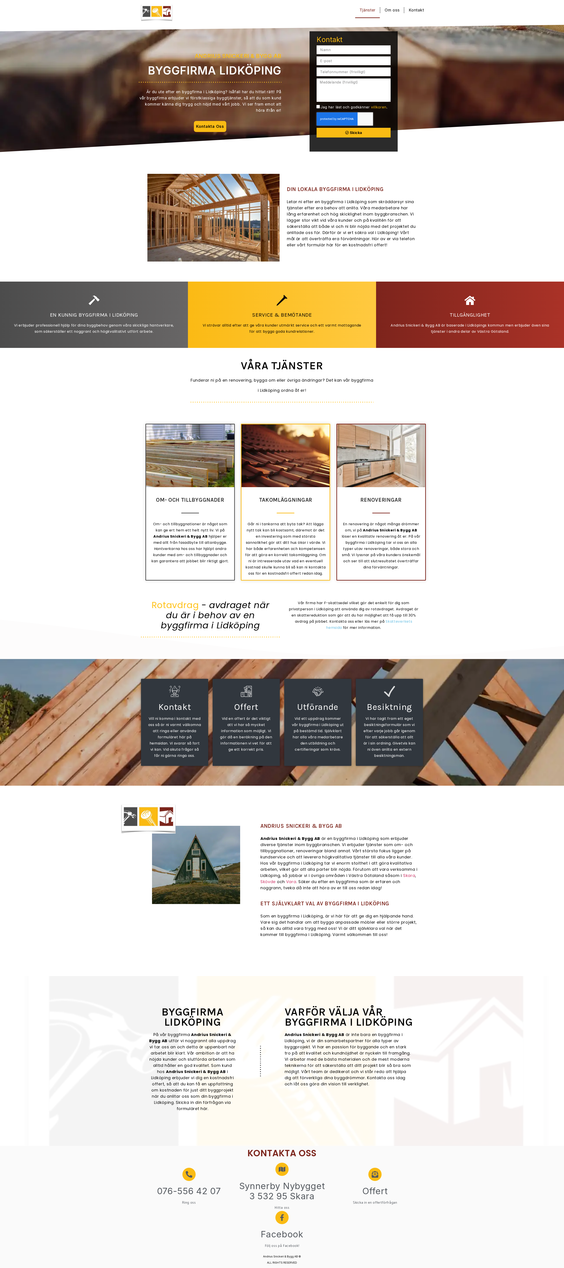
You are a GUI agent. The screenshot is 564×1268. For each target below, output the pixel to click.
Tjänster (368, 10)
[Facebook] (282, 1217)
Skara (409, 875)
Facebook (282, 1234)
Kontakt (416, 10)
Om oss (392, 10)
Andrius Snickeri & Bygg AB (238, 56)
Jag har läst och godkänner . (354, 107)
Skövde (268, 881)
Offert (375, 1191)
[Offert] (375, 1174)
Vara (291, 881)
